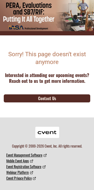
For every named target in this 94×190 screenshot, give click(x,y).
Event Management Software (24, 155)
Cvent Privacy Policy (19, 178)
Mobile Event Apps (17, 160)
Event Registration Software (23, 166)
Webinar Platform (17, 172)
